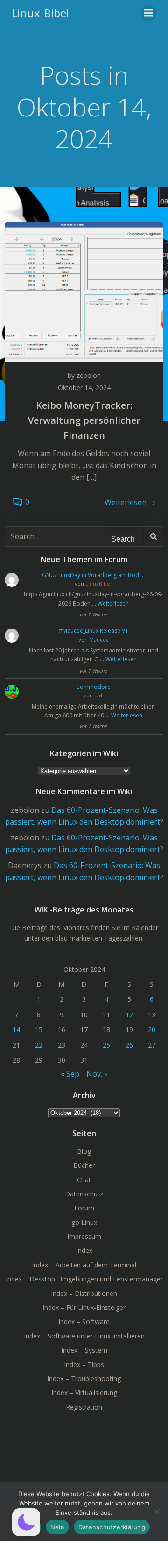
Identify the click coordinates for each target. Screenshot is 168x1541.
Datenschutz (84, 1193)
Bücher (84, 1165)
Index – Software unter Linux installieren (84, 1335)
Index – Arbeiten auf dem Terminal (84, 1264)
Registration (84, 1407)
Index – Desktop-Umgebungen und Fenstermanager (84, 1278)
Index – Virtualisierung (84, 1392)
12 (129, 1014)
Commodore (93, 687)
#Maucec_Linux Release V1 (93, 631)
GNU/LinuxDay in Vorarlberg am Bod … (93, 575)
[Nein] (156, 1511)
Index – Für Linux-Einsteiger (84, 1307)
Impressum (84, 1236)
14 (16, 1029)
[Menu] (148, 13)
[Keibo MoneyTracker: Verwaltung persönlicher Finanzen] (84, 291)
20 (151, 1029)
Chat (84, 1179)
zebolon (89, 375)
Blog (84, 1151)
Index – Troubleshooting (84, 1378)
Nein (57, 1527)
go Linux (84, 1222)
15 (38, 1029)
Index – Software (84, 1321)
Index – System (84, 1350)
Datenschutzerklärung (111, 1527)
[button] (26, 1522)
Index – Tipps (84, 1364)
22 (38, 1045)
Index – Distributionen (84, 1293)
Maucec (99, 639)
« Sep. (71, 1074)
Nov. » (97, 1074)
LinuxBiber (98, 583)
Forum (84, 1207)
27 (151, 1045)
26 (129, 1045)
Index (84, 1250)
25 (106, 1045)
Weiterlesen (113, 604)
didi (99, 695)
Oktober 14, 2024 (84, 387)
